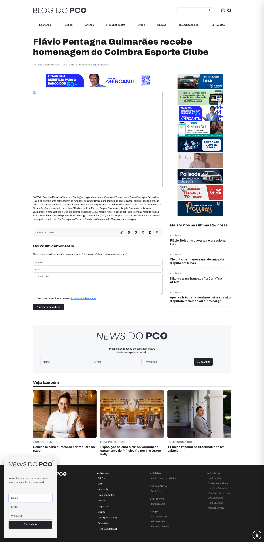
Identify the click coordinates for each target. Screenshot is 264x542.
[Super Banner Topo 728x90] (97, 80)
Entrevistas (218, 25)
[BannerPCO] (200, 160)
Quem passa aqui (189, 25)
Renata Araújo (215, 503)
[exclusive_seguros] (200, 208)
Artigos (89, 25)
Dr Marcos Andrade (218, 483)
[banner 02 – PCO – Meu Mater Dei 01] (200, 129)
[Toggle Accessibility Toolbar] (257, 535)
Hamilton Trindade (217, 488)
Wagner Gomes (216, 507)
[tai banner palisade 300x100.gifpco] (200, 176)
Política (68, 25)
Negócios (103, 506)
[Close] (53, 461)
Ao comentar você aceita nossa (66, 298)
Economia (45, 25)
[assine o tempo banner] (200, 97)
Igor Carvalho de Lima (219, 493)
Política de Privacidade (83, 298)
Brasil (141, 25)
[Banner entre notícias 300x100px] (200, 113)
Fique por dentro (115, 25)
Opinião (161, 25)
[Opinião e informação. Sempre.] (59, 10)
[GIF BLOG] (200, 192)
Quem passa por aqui (108, 518)
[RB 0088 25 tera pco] (200, 81)
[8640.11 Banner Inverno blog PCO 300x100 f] (200, 144)
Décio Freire (214, 478)
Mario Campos (215, 498)
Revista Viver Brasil (107, 529)
